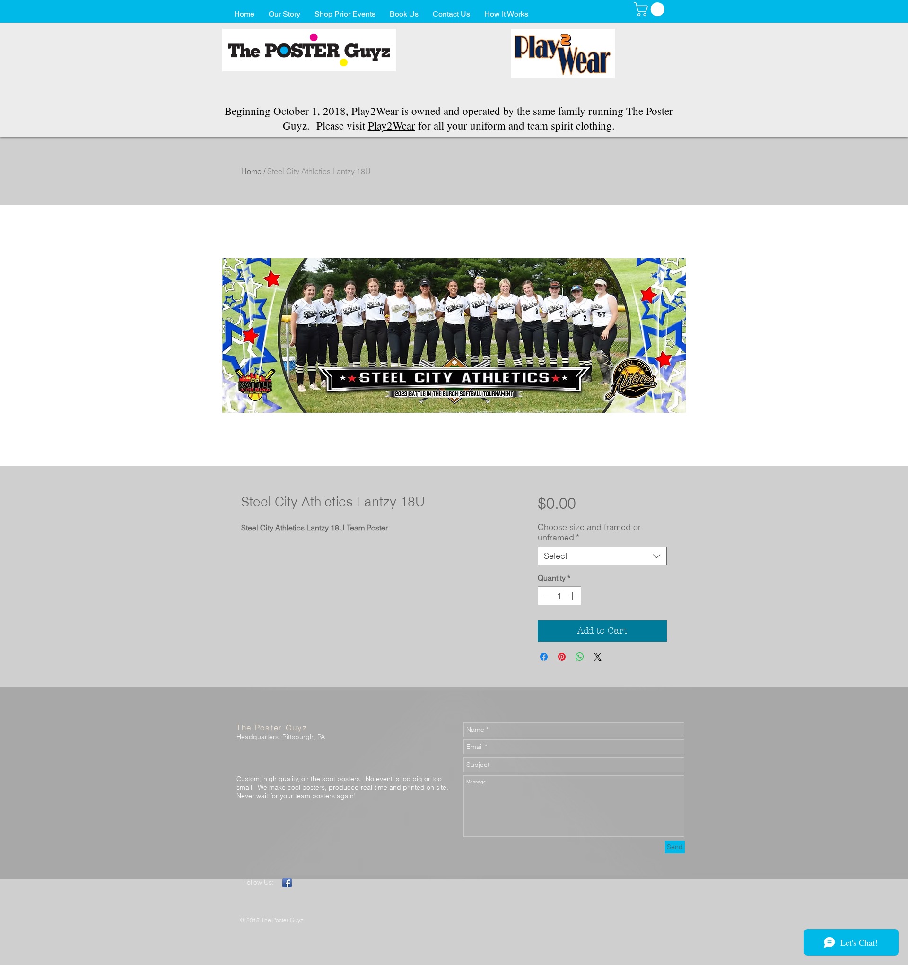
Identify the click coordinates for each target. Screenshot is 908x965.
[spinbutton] (559, 596)
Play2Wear (391, 125)
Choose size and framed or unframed (589, 532)
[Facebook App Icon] (287, 882)
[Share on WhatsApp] (579, 656)
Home (251, 171)
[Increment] (573, 596)
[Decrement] (545, 596)
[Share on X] (597, 656)
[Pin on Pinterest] (562, 656)
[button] (651, 9)
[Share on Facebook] (544, 656)
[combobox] (602, 556)
